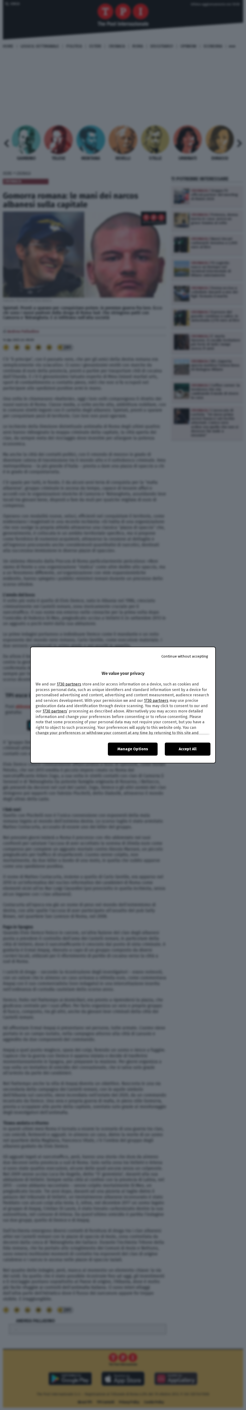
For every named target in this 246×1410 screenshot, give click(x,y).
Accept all (188, 749)
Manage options (132, 749)
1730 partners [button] (69, 684)
